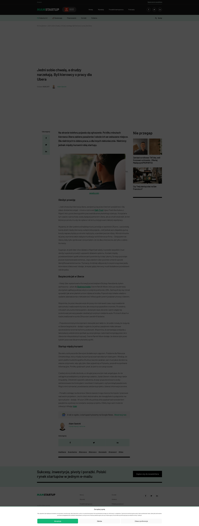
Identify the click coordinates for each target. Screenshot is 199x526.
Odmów (99, 521)
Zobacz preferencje (141, 521)
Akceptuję (57, 521)
